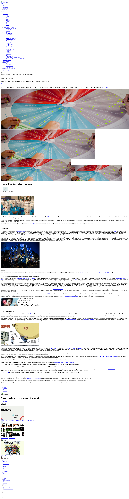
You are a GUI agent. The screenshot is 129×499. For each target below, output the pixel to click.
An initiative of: (6, 487)
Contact (5, 485)
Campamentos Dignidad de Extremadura (72, 296)
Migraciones (8, 54)
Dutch (7, 23)
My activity (5, 5)
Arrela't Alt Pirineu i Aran (11, 35)
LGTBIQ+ (8, 52)
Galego (7, 19)
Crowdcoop (8, 41)
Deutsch (7, 25)
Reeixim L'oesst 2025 (10, 29)
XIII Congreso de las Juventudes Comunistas (107, 356)
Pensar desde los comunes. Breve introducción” (33, 378)
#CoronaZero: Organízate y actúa (8, 438)
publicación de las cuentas (88, 319)
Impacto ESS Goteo (10, 49)
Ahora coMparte (9, 34)
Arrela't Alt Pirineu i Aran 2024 (12, 38)
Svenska (7, 26)
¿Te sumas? (3, 83)
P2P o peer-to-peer (51, 216)
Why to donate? (4, 401)
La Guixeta (8, 50)
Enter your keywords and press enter (21, 74)
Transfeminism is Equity (6, 455)
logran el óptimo (5, 372)
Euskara (7, 17)
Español (7, 15)
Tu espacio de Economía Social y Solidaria (15, 58)
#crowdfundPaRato (29, 313)
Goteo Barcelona (9, 46)
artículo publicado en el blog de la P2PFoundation (104, 272)
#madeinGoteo (33, 223)
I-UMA (7, 48)
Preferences (5, 8)
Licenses (5, 483)
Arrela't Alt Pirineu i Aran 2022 (12, 37)
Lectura (7, 51)
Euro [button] (5, 63)
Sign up (2, 2)
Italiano (7, 22)
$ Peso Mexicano (9, 67)
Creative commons (71, 348)
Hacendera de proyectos (11, 28)
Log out (5, 9)
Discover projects (7, 60)
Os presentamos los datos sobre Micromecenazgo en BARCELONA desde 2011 (18, 420)
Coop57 (115, 231)
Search (31, 74)
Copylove (81, 272)
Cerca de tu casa (111, 369)
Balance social (80, 348)
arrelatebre (8, 31)
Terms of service (6, 480)
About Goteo (6, 62)
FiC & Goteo (8, 45)
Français (7, 21)
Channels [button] (6, 32)
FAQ (4, 484)
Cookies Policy (104, 87)
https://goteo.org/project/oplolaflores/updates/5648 (64, 362)
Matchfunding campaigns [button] (9, 27)
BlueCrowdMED (9, 40)
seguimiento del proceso (71, 319)
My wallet (5, 7)
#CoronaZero (9, 33)
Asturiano (8, 20)
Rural (7, 55)
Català (7, 16)
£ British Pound (9, 66)
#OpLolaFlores (48, 293)
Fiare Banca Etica (9, 44)
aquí (76, 279)
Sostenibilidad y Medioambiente (13, 57)
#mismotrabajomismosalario (58, 289)
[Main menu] (7, 2)
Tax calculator (6, 61)
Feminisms (8, 43)
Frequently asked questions (9, 68)
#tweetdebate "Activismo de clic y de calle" (26, 278)
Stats (4, 479)
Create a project (6, 70)
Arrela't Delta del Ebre (10, 39)
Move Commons (54, 348)
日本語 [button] (6, 14)
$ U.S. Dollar (9, 64)
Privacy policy (6, 481)
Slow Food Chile (9, 56)
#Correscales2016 (21, 231)
